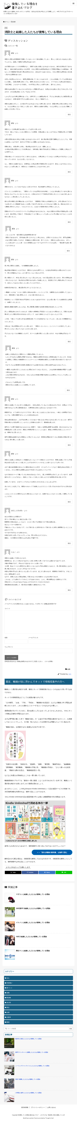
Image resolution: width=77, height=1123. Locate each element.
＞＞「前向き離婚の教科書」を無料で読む (52, 852)
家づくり (9, 988)
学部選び (9, 983)
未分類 (9, 1002)
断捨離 (9, 997)
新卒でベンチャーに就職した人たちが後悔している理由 (31, 1052)
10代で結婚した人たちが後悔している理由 (31, 937)
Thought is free (49, 1118)
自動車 (9, 1017)
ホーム (7, 21)
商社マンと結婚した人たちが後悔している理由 (33, 951)
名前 (6, 637)
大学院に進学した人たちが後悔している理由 (28, 1093)
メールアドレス (33, 637)
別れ (8, 978)
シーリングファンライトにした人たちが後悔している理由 (32, 1066)
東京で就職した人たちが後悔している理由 (27, 1079)
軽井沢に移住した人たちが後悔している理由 (28, 1039)
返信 (69, 114)
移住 (8, 1007)
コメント (7, 608)
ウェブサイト (9, 647)
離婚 (8, 1022)
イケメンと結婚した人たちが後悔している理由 (33, 922)
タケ (69, 674)
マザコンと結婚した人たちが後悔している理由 (33, 894)
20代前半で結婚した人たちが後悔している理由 (33, 908)
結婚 (14, 21)
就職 (8, 993)
